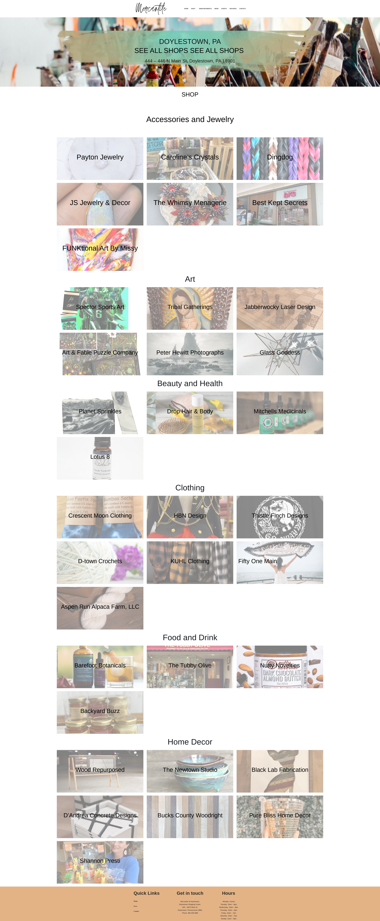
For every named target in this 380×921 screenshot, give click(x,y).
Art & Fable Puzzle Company (100, 352)
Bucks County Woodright (190, 815)
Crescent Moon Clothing (100, 515)
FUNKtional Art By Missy (100, 248)
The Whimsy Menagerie (190, 202)
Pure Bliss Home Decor (280, 815)
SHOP (190, 94)
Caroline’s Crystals (190, 157)
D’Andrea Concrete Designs (100, 815)
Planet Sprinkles (100, 411)
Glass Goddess (280, 352)
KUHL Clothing (190, 561)
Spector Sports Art (100, 307)
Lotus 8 (100, 456)
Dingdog (280, 157)
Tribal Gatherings (190, 307)
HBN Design (190, 515)
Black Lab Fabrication (280, 769)
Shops (136, 901)
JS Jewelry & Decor (100, 202)
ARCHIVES (233, 8)
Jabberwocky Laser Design (280, 307)
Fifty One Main (257, 561)
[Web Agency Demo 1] (151, 9)
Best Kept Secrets (280, 202)
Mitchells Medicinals (280, 411)
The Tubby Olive (190, 665)
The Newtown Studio (190, 769)
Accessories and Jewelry (190, 119)
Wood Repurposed (100, 769)
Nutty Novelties (280, 665)
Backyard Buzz (100, 711)
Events (224, 8)
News (216, 8)
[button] (195, 8)
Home (186, 8)
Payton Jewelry (100, 157)
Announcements (205, 8)
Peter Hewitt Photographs (190, 352)
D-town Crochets (100, 561)
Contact (242, 8)
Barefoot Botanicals (100, 665)
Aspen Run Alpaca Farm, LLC (100, 606)
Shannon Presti (100, 860)
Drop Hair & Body (190, 411)
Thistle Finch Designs (280, 515)
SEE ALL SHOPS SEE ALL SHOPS (189, 50)
